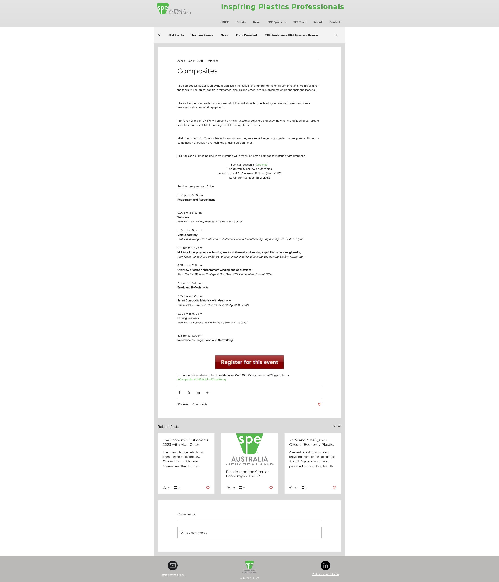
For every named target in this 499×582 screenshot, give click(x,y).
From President (246, 34)
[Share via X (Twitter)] (189, 392)
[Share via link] (208, 392)
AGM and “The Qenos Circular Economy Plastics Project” (312, 442)
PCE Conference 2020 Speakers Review (291, 34)
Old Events (176, 34)
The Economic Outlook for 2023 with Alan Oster (185, 442)
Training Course (202, 34)
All (159, 34)
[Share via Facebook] (179, 392)
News (224, 34)
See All (337, 426)
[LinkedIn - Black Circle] (325, 565)
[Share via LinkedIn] (198, 392)
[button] (336, 34)
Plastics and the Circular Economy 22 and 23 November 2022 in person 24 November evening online (248, 474)
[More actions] (319, 60)
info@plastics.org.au (173, 574)
